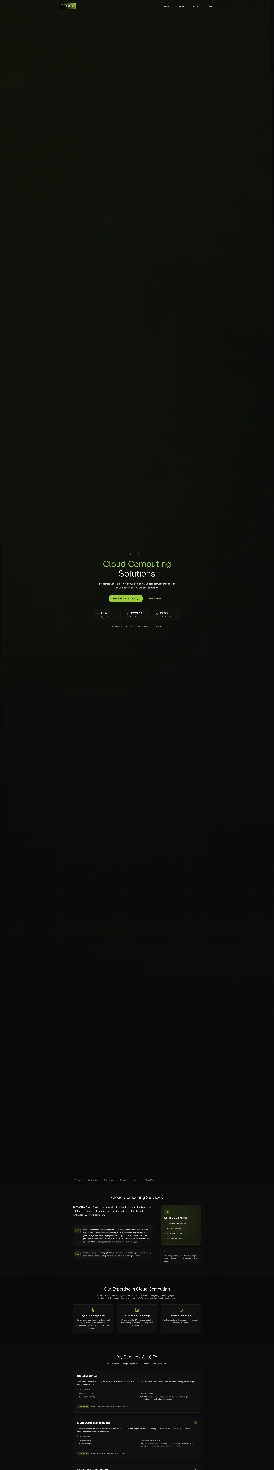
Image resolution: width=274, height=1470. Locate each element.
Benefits (123, 1180)
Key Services (109, 1180)
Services (180, 6)
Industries (136, 1180)
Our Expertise (93, 1180)
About (166, 6)
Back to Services (138, 554)
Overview (77, 1180)
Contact (209, 6)
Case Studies (151, 1180)
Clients (195, 6)
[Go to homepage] (68, 6)
